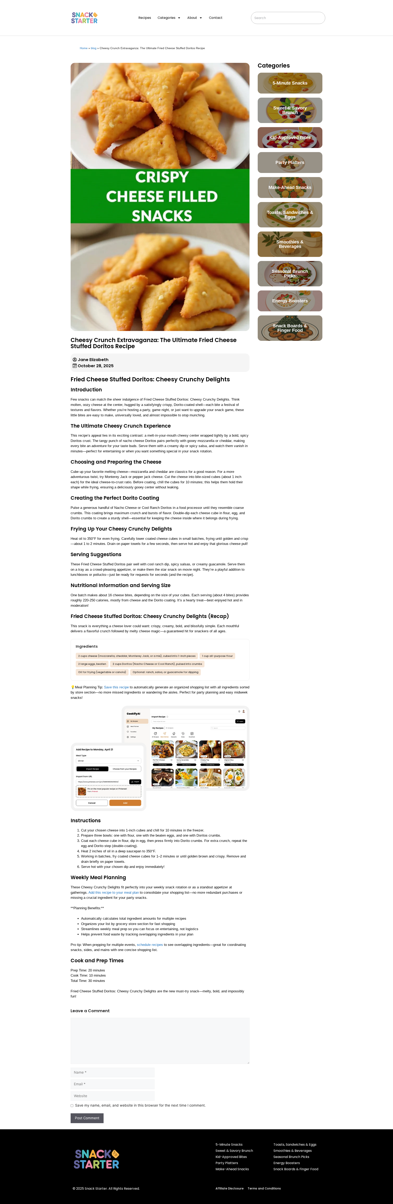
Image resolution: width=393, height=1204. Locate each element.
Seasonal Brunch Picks (291, 1156)
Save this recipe (116, 687)
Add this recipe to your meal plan (113, 893)
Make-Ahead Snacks (232, 1169)
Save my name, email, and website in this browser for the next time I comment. (140, 1105)
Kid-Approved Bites (231, 1156)
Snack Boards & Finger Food (295, 1169)
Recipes (144, 17)
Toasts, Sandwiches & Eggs (294, 1144)
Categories (166, 17)
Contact (215, 17)
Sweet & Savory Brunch (234, 1150)
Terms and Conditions (264, 1188)
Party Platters (227, 1163)
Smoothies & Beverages (292, 1150)
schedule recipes (150, 945)
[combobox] (288, 18)
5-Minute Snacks (229, 1144)
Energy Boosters (286, 1163)
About (192, 17)
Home (84, 48)
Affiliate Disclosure (230, 1188)
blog (93, 48)
